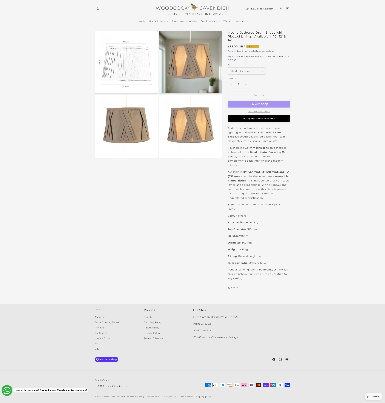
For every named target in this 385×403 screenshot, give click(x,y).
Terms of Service (153, 338)
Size (230, 65)
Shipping (246, 51)
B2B (97, 348)
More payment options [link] (259, 111)
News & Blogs (102, 338)
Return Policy (151, 327)
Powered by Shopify (135, 397)
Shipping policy (203, 397)
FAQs (98, 343)
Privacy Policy (152, 333)
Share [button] (234, 287)
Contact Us (101, 333)
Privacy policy (169, 397)
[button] (98, 9)
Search (148, 317)
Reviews (99, 327)
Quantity (232, 78)
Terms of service (186, 397)
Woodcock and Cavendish (113, 397)
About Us (100, 317)
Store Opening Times (107, 322)
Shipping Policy (153, 322)
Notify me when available (259, 118)
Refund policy (153, 397)
